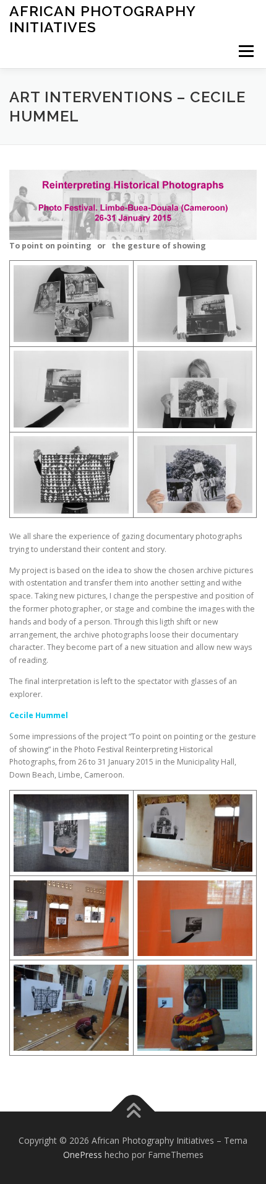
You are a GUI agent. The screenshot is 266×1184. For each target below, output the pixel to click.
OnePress (82, 1154)
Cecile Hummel (38, 715)
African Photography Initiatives (102, 18)
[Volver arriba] (133, 1111)
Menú (245, 51)
